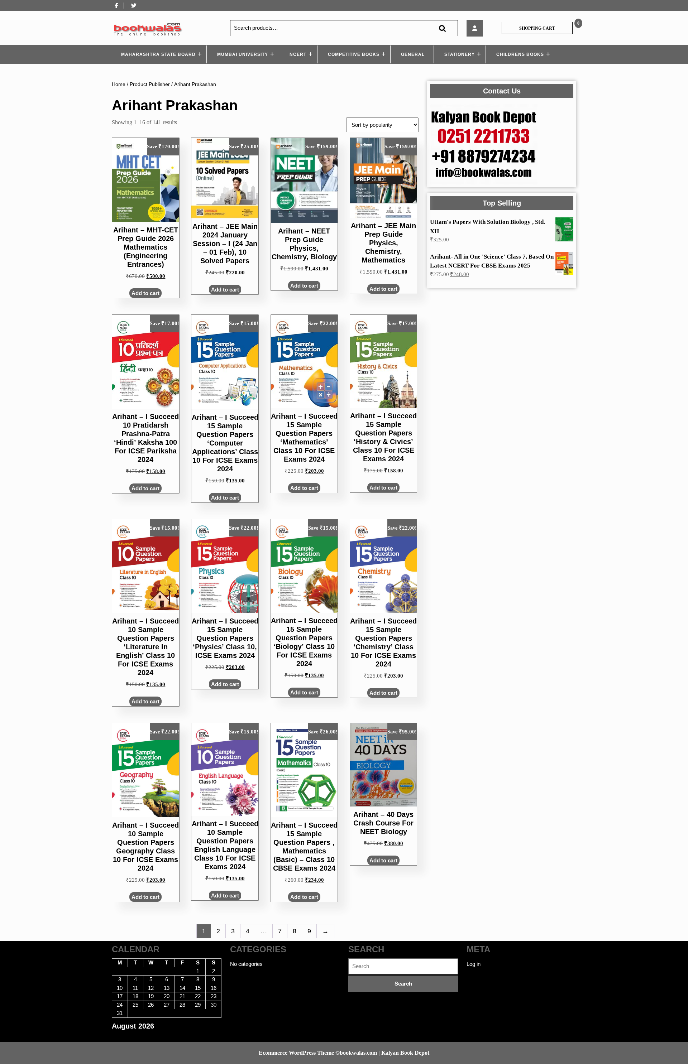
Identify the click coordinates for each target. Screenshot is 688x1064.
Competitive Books (353, 54)
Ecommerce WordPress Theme (296, 1053)
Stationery (459, 54)
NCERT (298, 54)
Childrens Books (520, 54)
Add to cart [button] (145, 293)
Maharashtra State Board (158, 54)
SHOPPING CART (537, 28)
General (413, 54)
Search (442, 28)
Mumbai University (242, 54)
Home (118, 84)
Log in (474, 964)
